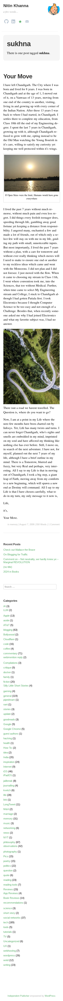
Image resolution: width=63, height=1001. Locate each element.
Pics (5, 856)
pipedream (9, 699)
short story (9, 913)
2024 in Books (11, 571)
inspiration (8, 761)
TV (5, 936)
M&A (6, 809)
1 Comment (54, 524)
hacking (7, 738)
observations (10, 846)
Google (7, 724)
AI (4, 606)
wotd (6, 960)
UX (5, 946)
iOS (5, 771)
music (6, 823)
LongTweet (9, 804)
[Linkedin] (13, 20)
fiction (6, 681)
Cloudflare (8, 639)
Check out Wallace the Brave (19, 549)
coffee (6, 648)
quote (6, 875)
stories (7, 709)
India (6, 757)
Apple (6, 615)
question (8, 870)
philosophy (9, 842)
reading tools (10, 884)
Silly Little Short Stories (16, 685)
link (5, 799)
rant (5, 704)
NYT (5, 837)
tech (5, 922)
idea (5, 752)
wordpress (9, 955)
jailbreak (7, 780)
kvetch (7, 790)
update (7, 713)
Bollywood (9, 634)
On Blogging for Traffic (15, 554)
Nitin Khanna (15, 5)
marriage (8, 813)
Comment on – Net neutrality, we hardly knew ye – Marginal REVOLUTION (30, 561)
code (6, 644)
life (4, 795)
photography (10, 851)
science (7, 908)
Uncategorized (11, 941)
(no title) (7, 566)
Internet (7, 766)
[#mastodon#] (20, 20)
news (6, 832)
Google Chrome (12, 728)
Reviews (8, 889)
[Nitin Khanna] (54, 10)
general (7, 695)
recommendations (13, 902)
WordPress (50, 996)
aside (6, 620)
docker (7, 672)
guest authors (10, 733)
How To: (7, 747)
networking (9, 828)
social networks (11, 917)
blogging (7, 629)
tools (6, 927)
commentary (10, 653)
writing (6, 964)
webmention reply (13, 657)
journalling (8, 785)
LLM (5, 610)
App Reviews (10, 893)
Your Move (17, 76)
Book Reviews (11, 898)
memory (14, 524)
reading (7, 879)
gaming (7, 691)
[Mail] (27, 20)
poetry (6, 861)
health (6, 743)
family (6, 677)
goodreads (9, 719)
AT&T (6, 625)
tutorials (7, 931)
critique (7, 667)
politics (7, 865)
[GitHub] (6, 20)
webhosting (9, 950)
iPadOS (7, 775)
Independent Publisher (18, 996)
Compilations (10, 662)
